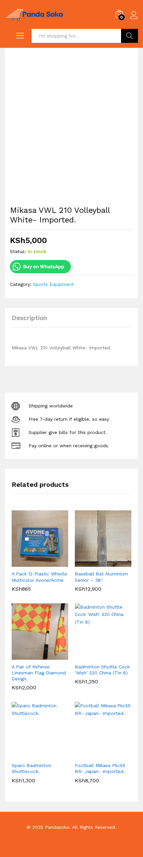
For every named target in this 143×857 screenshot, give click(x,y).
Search (129, 36)
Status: (18, 251)
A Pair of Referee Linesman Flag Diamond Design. (39, 672)
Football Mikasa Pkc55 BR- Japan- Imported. (100, 768)
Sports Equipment (53, 284)
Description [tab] (29, 318)
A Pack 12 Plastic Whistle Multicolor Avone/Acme (39, 576)
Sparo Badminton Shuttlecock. (31, 768)
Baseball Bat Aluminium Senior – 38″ (101, 576)
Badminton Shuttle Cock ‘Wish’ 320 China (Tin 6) (102, 669)
